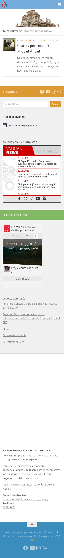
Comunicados (25, 40)
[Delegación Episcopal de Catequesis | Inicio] (5, 4)
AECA (6, 328)
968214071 (9, 507)
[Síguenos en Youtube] (48, 91)
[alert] (32, 125)
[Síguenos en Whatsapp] (59, 91)
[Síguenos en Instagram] (53, 91)
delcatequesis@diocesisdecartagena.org (25, 499)
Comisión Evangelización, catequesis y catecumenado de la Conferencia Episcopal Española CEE (32, 318)
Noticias (41, 40)
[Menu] (59, 4)
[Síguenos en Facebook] (42, 91)
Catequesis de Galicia (14, 335)
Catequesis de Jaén (13, 341)
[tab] (17, 150)
